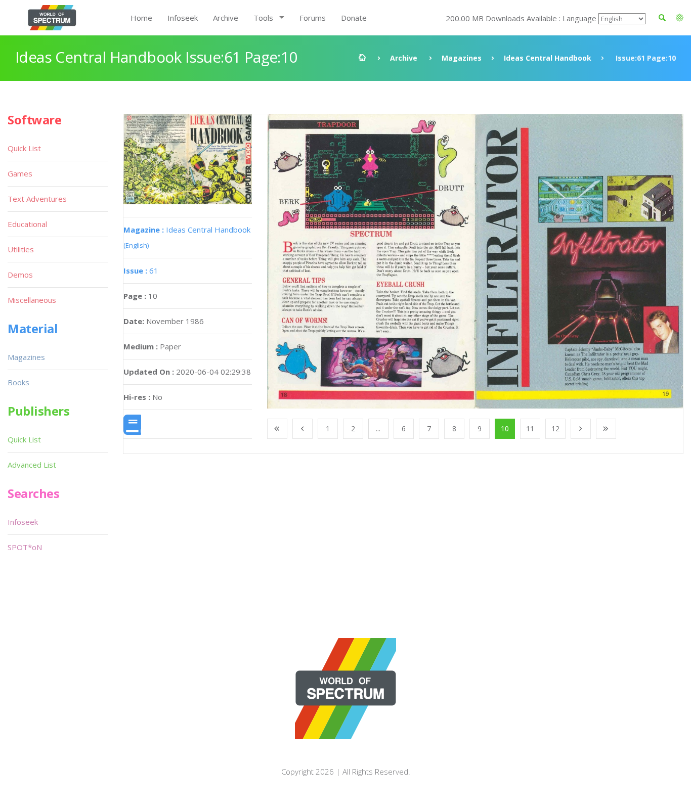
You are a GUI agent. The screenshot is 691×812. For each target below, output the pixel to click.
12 (555, 428)
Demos (20, 274)
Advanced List (32, 465)
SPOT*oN (25, 547)
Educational (27, 224)
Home (141, 18)
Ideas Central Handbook (547, 58)
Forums (312, 18)
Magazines (462, 58)
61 (140, 270)
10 (505, 428)
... (378, 428)
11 (530, 428)
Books (18, 382)
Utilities (21, 249)
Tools (263, 18)
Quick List (24, 148)
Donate (354, 18)
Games (20, 173)
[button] (679, 18)
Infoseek (182, 18)
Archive (225, 18)
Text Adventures (37, 199)
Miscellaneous (32, 300)
